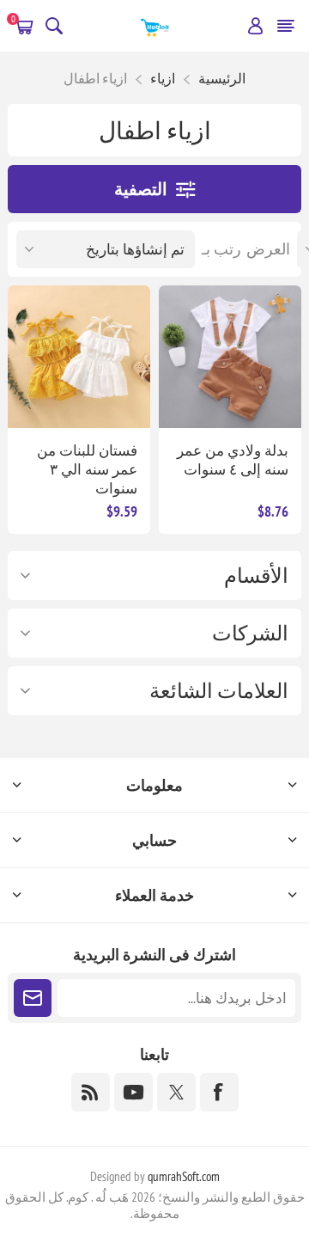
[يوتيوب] (133, 1092)
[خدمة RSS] (90, 1092)
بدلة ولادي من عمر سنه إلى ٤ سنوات (232, 460)
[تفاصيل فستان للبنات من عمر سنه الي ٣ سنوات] (79, 356)
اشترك (33, 998)
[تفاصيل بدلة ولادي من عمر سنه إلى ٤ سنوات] (230, 356)
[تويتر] (176, 1092)
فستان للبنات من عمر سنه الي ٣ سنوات (87, 469)
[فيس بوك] (219, 1092)
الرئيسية (221, 78)
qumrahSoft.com (184, 1176)
